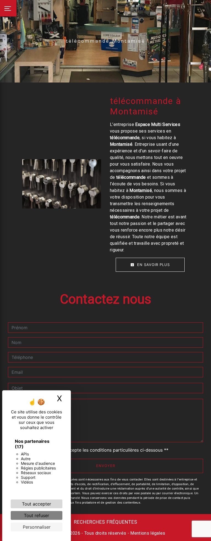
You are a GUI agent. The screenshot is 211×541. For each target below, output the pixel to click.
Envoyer (105, 465)
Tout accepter (36, 504)
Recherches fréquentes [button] (105, 522)
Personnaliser (37, 527)
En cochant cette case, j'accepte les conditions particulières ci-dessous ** (90, 450)
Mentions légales (147, 533)
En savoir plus (153, 264)
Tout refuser (36, 515)
